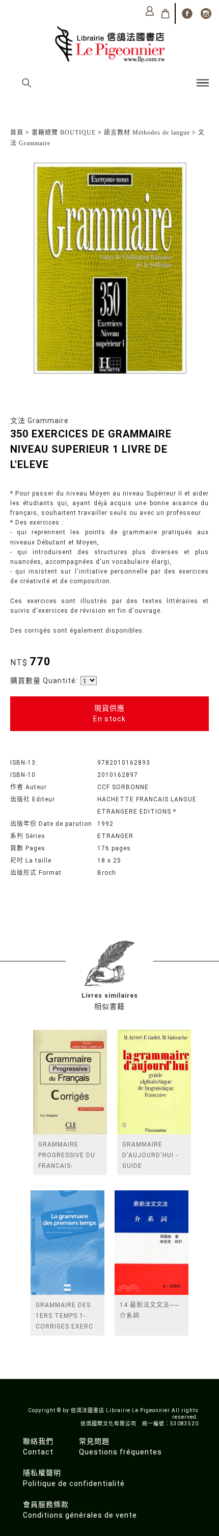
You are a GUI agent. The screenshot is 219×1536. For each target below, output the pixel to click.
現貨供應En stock (109, 713)
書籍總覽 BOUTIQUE (64, 132)
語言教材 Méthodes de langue (147, 132)
